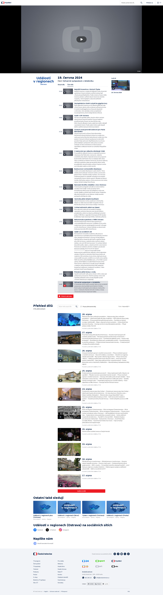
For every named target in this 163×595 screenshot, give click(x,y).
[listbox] (98, 583)
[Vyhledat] (76, 306)
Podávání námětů (63, 577)
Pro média (61, 561)
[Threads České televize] (128, 554)
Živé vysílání (36, 564)
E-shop (35, 577)
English (46, 591)
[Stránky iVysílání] (117, 561)
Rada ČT (60, 572)
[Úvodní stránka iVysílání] (7, 3)
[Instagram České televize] (114, 554)
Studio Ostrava (62, 569)
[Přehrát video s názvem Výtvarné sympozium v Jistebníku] (81, 39)
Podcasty (36, 572)
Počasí (35, 574)
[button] (81, 39)
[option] (90, 584)
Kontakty (60, 582)
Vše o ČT (35, 582)
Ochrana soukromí (54, 591)
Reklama (60, 564)
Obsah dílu (61, 85)
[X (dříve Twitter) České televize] (125, 554)
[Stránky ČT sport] (100, 561)
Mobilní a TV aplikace (39, 580)
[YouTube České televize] (121, 554)
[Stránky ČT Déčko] (85, 567)
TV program (36, 561)
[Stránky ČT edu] (115, 567)
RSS (129, 591)
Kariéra (60, 574)
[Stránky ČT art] (99, 567)
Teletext (35, 569)
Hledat (141, 2)
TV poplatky (36, 566)
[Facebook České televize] (118, 554)
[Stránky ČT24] (85, 561)
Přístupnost (64, 591)
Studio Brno (61, 566)
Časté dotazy (61, 580)
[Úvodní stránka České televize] (42, 554)
